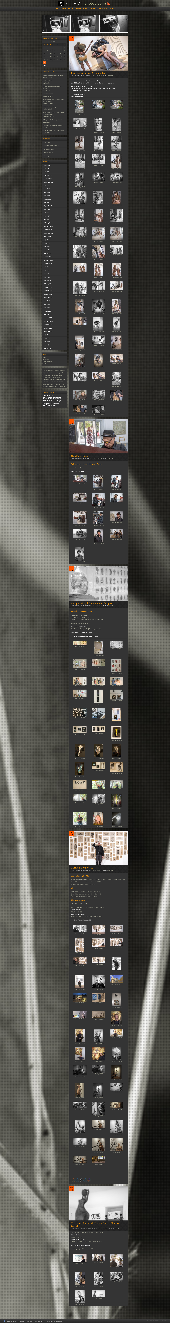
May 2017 (47, 216)
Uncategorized (48, 156)
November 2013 (48, 324)
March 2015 (47, 280)
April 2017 (47, 219)
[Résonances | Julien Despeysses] (80, 198)
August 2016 (47, 236)
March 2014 (47, 311)
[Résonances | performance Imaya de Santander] (80, 107)
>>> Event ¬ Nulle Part (77, 471)
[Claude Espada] (116, 395)
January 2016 (48, 256)
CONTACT (112, 9)
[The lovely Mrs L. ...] (80, 1297)
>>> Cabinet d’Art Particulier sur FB (81, 632)
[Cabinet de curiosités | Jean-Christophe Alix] (98, 929)
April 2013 (47, 345)
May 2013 (47, 341)
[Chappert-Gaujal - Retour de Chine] (80, 643)
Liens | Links (103, 9)
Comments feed (47, 361)
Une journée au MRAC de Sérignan (52, 125)
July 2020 (46, 172)
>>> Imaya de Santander (78, 94)
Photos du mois (48, 152)
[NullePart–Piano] (80, 456)
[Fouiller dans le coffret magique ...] (80, 1279)
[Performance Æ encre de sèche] (116, 1054)
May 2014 (47, 304)
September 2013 (48, 331)
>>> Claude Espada (77, 96)
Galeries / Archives (67, 9)
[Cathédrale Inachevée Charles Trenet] (116, 979)
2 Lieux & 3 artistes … (48, 93)
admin (104, 75)
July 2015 (46, 267)
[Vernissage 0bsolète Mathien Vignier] (80, 997)
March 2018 (47, 199)
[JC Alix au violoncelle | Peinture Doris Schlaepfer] (80, 982)
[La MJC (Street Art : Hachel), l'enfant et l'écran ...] (98, 1160)
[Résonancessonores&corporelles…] (89, 73)
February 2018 (48, 202)
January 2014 (48, 318)
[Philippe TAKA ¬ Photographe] (4, 1321)
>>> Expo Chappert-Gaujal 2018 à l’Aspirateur (84, 636)
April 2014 (47, 307)
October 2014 (48, 294)
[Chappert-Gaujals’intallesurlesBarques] (91, 603)
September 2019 (48, 182)
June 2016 (47, 243)
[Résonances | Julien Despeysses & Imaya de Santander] (80, 376)
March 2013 (47, 348)
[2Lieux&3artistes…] (82, 867)
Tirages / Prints (81, 9)
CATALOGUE (93, 9)
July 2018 (46, 185)
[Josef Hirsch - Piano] (80, 479)
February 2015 (48, 284)
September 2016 (48, 233)
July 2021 (46, 168)
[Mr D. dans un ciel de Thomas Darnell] (80, 1258)
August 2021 (47, 165)
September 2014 (48, 297)
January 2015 (48, 287)
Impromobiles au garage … (50, 107)
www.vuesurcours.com (78, 914)
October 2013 (48, 328)
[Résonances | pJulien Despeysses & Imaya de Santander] (116, 358)
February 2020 (48, 175)
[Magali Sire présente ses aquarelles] (98, 1258)
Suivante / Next (123, 1310)
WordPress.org (46, 364)
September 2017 (48, 206)
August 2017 (47, 209)
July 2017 (46, 212)
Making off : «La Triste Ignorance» (52, 120)
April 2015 (47, 277)
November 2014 (48, 290)
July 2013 (46, 335)
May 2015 (47, 274)
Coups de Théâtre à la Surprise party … (53, 130)
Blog (56, 9)
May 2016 (47, 246)
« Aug (44, 65)
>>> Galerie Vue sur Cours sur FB (81, 920)
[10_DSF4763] (98, 1294)
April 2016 (47, 250)
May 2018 (47, 192)
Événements (75, 75)
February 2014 (48, 314)
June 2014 (47, 301)
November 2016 (48, 226)
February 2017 (48, 223)
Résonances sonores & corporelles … (53, 75)
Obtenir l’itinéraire (76, 909)
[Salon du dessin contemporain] (80, 929)
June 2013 (47, 338)
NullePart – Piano (47, 81)
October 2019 (48, 178)
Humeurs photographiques (88, 1228)
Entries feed (45, 359)
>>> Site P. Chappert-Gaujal (79, 626)
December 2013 (48, 321)
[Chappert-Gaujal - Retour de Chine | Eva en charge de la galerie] (98, 819)
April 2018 (47, 195)
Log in (44, 357)
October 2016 (48, 229)
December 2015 (48, 260)
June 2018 (47, 189)
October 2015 (48, 263)
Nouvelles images (85, 75)
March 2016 (47, 253)
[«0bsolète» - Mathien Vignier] (116, 1018)
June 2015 (47, 270)
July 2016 (46, 240)
